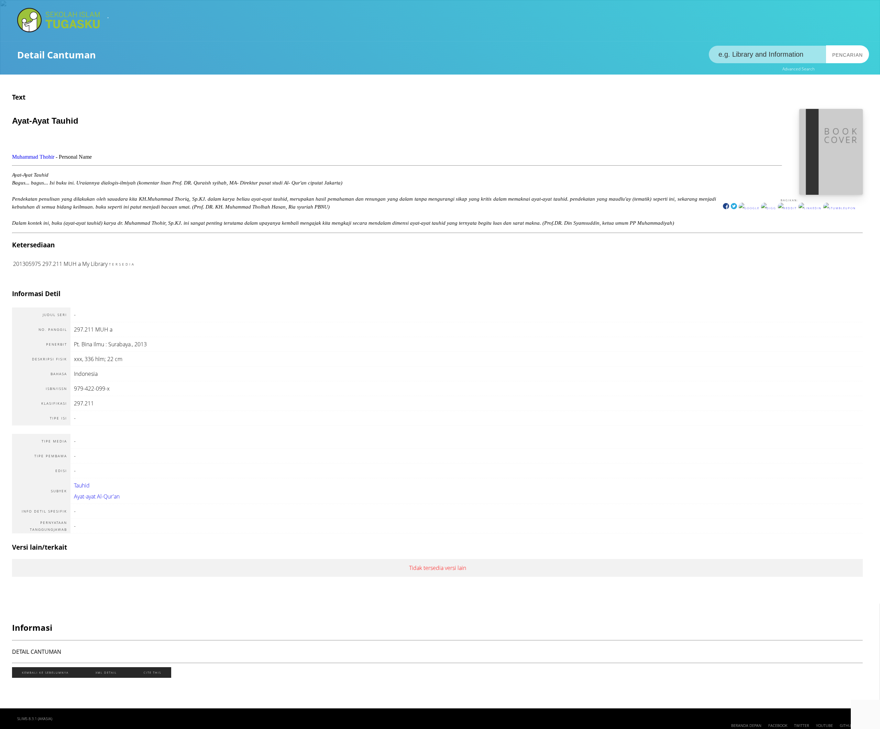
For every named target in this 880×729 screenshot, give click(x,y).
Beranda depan (746, 725)
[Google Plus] (749, 208)
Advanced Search (798, 69)
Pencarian (847, 55)
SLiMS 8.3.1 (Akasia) (34, 718)
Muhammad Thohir (33, 157)
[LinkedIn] (810, 208)
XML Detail (106, 672)
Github (847, 725)
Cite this (152, 672)
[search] (767, 54)
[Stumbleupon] (839, 208)
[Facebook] (726, 208)
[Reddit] (787, 208)
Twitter (801, 725)
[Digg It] (768, 208)
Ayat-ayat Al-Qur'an (97, 496)
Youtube (824, 725)
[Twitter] (734, 208)
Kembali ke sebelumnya (45, 672)
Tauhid (82, 485)
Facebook (777, 725)
